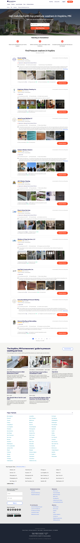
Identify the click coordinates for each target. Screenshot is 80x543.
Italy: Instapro (40, 530)
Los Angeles (10, 426)
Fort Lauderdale (11, 445)
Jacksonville (10, 448)
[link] (40, 59)
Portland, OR (28, 478)
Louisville (31, 416)
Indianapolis (10, 460)
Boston (31, 422)
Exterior (13, 4)
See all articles (67, 348)
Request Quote (62, 83)
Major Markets (11, 413)
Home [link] (8, 7)
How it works (55, 506)
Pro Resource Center (35, 510)
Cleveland (31, 456)
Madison (54, 454)
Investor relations (56, 514)
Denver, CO (12, 472)
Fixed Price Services (35, 494)
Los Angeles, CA (44, 472)
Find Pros (33, 490)
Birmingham (10, 416)
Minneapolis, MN (29, 475)
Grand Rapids (32, 426)
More (24, 4)
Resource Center (56, 494)
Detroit (31, 424)
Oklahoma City (32, 460)
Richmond (54, 448)
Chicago (9, 458)
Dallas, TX (58, 469)
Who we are (55, 508)
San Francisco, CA (29, 481)
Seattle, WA (43, 481)
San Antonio (54, 441)
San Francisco (10, 435)
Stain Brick (55, 372)
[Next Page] (50, 338)
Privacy (33, 533)
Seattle (53, 452)
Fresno (8, 422)
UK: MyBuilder (55, 530)
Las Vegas (31, 437)
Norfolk (53, 445)
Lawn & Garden (19, 4)
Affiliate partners (56, 520)
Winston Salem (32, 452)
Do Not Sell (41, 533)
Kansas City (32, 433)
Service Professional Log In (36, 506)
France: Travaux (25, 530)
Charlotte (31, 445)
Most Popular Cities (10, 466)
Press (54, 512)
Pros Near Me (56, 498)
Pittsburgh (54, 422)
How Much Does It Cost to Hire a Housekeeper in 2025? (38, 372)
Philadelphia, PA (13, 478)
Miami (8, 450)
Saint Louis (31, 435)
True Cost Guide (56, 492)
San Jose (9, 437)
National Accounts (35, 514)
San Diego (9, 433)
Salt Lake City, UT (45, 478)
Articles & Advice (30, 4)
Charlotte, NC (28, 469)
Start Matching (40, 28)
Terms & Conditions (47, 535)
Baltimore (31, 420)
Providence (54, 424)
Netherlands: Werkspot (48, 530)
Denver (8, 439)
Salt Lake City (55, 443)
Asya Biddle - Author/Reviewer (36, 369)
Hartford (9, 441)
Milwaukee (54, 456)
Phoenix (9, 418)
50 (46, 338)
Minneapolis (32, 429)
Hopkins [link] (15, 7)
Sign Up (70, 1)
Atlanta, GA (12, 469)
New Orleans (32, 418)
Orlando (9, 452)
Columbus (31, 458)
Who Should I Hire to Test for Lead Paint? (16, 398)
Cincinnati (31, 454)
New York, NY (59, 475)
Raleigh (31, 450)
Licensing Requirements (58, 502)
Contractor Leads (35, 512)
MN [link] (11, 7)
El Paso (53, 435)
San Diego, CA (13, 481)
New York (31, 441)
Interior (8, 4)
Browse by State (20, 466)
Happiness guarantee (57, 518)
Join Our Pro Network (35, 508)
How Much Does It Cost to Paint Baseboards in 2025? (15, 372)
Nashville (54, 429)
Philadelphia (55, 420)
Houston (54, 439)
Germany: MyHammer (33, 530)
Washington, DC (60, 481)
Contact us (55, 516)
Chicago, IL (43, 469)
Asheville (31, 443)
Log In (63, 1)
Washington (10, 443)
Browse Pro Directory (35, 492)
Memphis (54, 426)
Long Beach (10, 424)
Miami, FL (58, 472)
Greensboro (32, 448)
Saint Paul (31, 431)
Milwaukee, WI (13, 475)
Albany (31, 439)
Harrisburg (54, 418)
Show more (65, 69)
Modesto (9, 429)
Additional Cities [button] (10, 483)
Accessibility (46, 534)
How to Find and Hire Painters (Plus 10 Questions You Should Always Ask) (39, 398)
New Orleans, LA (45, 475)
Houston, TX (28, 472)
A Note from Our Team (57, 500)
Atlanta (8, 456)
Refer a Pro (55, 496)
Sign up (15, 503)
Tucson (8, 420)
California (36, 533)
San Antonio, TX (60, 478)
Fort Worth (54, 437)
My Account (55, 490)
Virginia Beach (55, 450)
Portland (54, 416)
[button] (22, 75)
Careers (54, 510)
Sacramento (10, 431)
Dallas (53, 433)
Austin (53, 431)
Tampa (8, 454)
